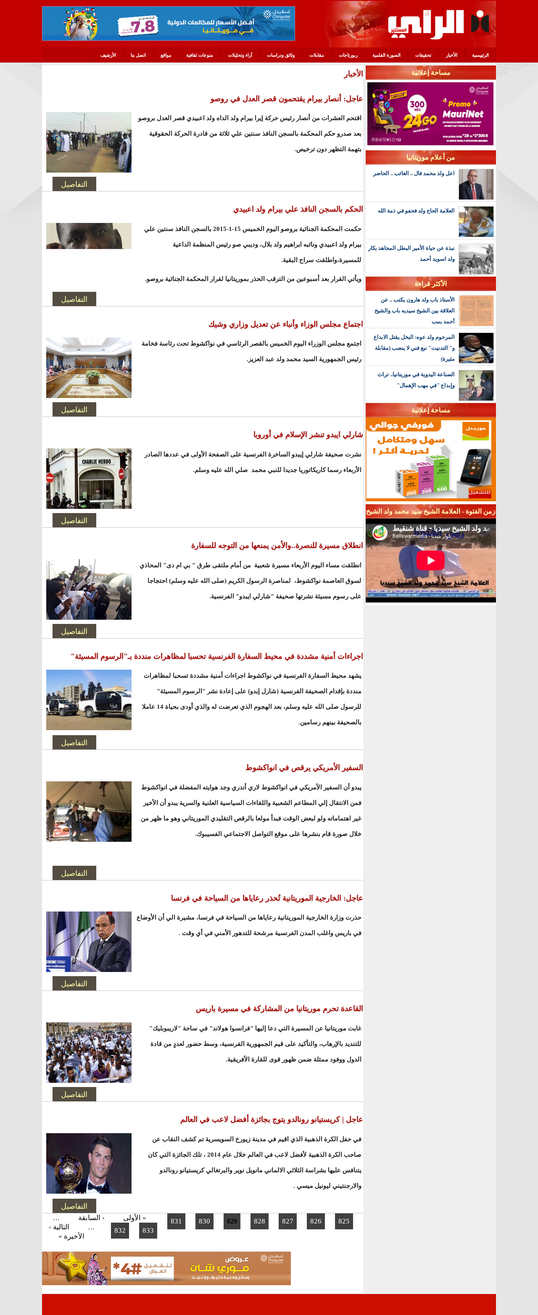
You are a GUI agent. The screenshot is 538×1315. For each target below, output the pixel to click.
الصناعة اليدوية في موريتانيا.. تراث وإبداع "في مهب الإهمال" (416, 379)
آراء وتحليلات (240, 55)
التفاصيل (74, 184)
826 (316, 1221)
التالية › (59, 1227)
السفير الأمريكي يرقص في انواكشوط (304, 767)
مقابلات (316, 55)
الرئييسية (480, 55)
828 (259, 1221)
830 (204, 1221)
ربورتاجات (348, 55)
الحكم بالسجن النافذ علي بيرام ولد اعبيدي (298, 209)
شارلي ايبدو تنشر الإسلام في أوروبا (308, 434)
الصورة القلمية (386, 55)
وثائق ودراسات (281, 55)
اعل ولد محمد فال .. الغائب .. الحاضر (414, 173)
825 (344, 1221)
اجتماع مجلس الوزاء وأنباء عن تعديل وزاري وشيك (285, 324)
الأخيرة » (71, 1236)
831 (176, 1221)
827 (287, 1221)
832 (120, 1230)
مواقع (166, 55)
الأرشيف (108, 55)
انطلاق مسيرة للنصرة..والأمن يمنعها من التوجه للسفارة (277, 545)
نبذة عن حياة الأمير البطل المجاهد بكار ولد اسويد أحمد (411, 253)
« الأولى (134, 1218)
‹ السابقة (91, 1218)
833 (148, 1230)
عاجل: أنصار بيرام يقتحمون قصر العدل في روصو (287, 98)
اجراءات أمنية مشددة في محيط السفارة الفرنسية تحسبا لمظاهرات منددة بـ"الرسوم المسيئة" (217, 656)
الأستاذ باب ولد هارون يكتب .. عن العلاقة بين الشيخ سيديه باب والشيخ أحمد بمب (414, 310)
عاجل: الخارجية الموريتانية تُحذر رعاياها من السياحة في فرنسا (267, 898)
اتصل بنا (138, 55)
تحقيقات (423, 55)
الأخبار (451, 55)
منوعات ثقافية (199, 55)
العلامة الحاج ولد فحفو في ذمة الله (416, 210)
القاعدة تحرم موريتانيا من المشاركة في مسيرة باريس (279, 1008)
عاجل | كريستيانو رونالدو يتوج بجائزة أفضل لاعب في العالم (271, 1119)
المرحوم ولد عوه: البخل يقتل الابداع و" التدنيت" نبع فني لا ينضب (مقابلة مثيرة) (414, 348)
